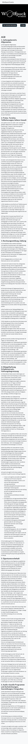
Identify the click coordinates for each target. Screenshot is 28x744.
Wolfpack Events (8, 2)
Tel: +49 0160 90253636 (9, 25)
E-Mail (23, 25)
